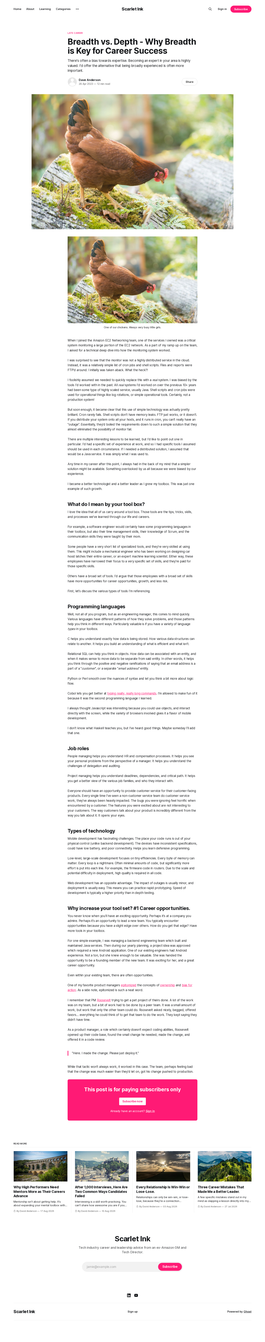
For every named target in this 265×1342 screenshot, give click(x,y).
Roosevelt (104, 1000)
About (30, 9)
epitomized (128, 985)
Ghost (247, 1311)
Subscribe (241, 9)
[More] (77, 9)
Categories (63, 9)
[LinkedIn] (129, 1295)
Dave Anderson (89, 80)
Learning (45, 9)
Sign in (222, 9)
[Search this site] (210, 9)
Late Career (75, 32)
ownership (167, 985)
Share (189, 82)
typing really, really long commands (131, 693)
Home (17, 9)
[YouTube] (136, 1295)
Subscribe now (132, 1101)
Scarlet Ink (132, 9)
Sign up (133, 1311)
